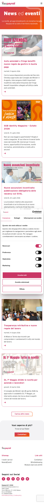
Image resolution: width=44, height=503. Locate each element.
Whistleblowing (36, 462)
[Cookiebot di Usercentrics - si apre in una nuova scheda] (32, 212)
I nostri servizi (7, 460)
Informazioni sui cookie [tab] (33, 218)
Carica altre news (22, 414)
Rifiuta (22, 289)
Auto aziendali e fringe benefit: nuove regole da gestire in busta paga (20, 64)
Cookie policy (17, 495)
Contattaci (22, 434)
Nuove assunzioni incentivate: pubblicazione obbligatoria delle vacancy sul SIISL (20, 191)
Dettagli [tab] (17, 218)
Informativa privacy (7, 495)
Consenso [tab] (6, 218)
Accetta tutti (22, 275)
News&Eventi (7, 462)
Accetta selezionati (22, 282)
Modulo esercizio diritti (33, 465)
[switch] (38, 252)
